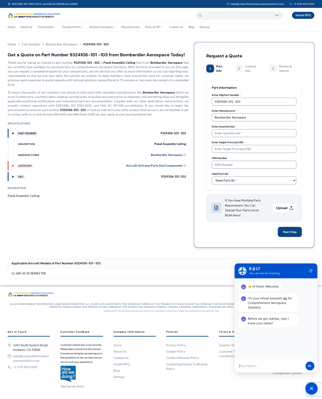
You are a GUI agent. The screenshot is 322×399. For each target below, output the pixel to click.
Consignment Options (287, 373)
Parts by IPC (153, 27)
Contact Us (176, 27)
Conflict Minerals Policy (182, 358)
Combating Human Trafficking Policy (186, 366)
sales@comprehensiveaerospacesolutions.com (257, 3)
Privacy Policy (176, 345)
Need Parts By (221, 173)
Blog (191, 27)
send (310, 366)
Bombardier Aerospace (61, 44)
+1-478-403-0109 (303, 3)
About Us (26, 27)
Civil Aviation (45, 27)
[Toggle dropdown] (55, 27)
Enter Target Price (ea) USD (227, 142)
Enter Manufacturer (224, 110)
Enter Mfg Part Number (226, 95)
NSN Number (219, 158)
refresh (311, 271)
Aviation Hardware (101, 27)
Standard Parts (71, 27)
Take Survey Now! (72, 386)
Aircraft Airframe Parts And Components (154, 165)
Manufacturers (130, 27)
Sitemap (204, 27)
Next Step (290, 232)
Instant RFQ (303, 15)
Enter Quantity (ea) (224, 126)
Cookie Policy (175, 351)
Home (11, 27)
